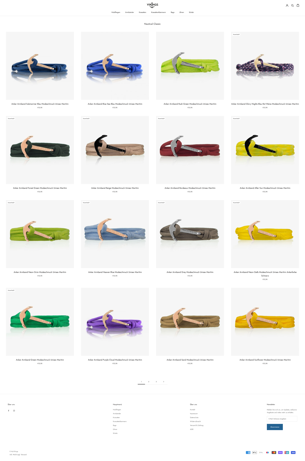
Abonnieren (274, 427)
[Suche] (292, 5)
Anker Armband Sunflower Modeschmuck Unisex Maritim (265, 359)
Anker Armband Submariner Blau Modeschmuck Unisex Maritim (40, 103)
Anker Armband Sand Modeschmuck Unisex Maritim (190, 359)
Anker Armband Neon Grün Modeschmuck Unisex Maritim (40, 272)
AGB (191, 429)
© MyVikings (14, 451)
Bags (172, 12)
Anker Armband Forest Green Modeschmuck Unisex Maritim (40, 188)
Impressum (194, 413)
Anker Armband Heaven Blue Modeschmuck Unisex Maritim (115, 272)
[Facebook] (8, 410)
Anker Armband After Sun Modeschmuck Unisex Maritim (265, 188)
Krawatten (142, 12)
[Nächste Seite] (163, 381)
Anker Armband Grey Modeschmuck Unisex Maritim (190, 272)
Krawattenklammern (158, 12)
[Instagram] (14, 410)
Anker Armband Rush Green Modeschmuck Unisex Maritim (190, 103)
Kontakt (192, 409)
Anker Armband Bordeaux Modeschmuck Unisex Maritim (190, 188)
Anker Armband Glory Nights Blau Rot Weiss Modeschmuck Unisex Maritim (265, 103)
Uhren (181, 12)
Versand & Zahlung (196, 425)
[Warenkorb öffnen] (298, 5)
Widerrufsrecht (195, 421)
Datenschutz (194, 417)
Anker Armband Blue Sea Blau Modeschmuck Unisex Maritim (115, 103)
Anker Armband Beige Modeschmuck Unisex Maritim (115, 188)
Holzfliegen (116, 12)
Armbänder (129, 12)
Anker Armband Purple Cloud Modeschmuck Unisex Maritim (115, 359)
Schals (191, 12)
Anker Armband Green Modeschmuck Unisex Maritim (40, 359)
